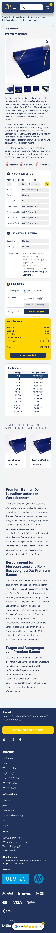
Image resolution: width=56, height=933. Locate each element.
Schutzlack (11, 200)
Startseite (6, 17)
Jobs (4, 805)
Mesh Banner (13, 459)
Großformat (21, 17)
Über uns (7, 800)
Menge (10, 180)
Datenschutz (9, 810)
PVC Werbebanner (10, 20)
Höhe (33, 180)
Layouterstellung (33, 298)
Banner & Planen (38, 17)
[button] (47, 44)
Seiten (9, 195)
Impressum (8, 825)
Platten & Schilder (11, 778)
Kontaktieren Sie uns (28, 730)
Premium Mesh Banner (41, 459)
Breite (21, 180)
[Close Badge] (43, 923)
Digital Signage (10, 773)
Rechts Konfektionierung (14, 211)
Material (10, 189)
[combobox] (31, 7)
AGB (4, 820)
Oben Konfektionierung (14, 217)
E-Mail (29, 293)
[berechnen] (47, 184)
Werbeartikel (9, 788)
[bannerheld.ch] (8, 7)
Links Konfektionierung (14, 206)
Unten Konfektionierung (14, 223)
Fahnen (6, 763)
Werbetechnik (9, 783)
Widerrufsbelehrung (12, 815)
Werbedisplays (9, 768)
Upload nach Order (34, 290)
